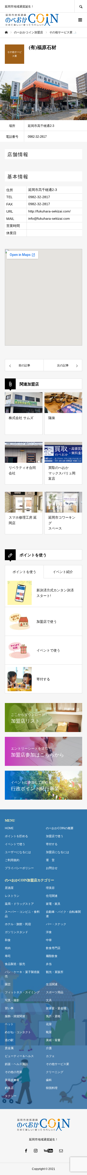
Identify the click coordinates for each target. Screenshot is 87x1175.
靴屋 (49, 1032)
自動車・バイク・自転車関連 (63, 914)
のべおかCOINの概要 (59, 828)
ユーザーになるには (18, 852)
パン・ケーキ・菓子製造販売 (22, 974)
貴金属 (9, 1048)
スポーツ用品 (54, 992)
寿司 (8, 956)
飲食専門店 (53, 948)
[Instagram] (35, 1150)
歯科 (49, 1080)
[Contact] (61, 1150)
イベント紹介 (63, 572)
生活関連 (52, 984)
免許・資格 (53, 1016)
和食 (8, 940)
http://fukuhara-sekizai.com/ (49, 211)
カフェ (50, 1056)
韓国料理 (52, 1088)
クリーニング (54, 1072)
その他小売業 (13, 1072)
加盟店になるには (57, 852)
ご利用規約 (12, 860)
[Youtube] (48, 1150)
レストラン (12, 896)
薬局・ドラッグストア (19, 904)
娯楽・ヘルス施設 (16, 1064)
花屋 (49, 1024)
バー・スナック (56, 924)
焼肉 (8, 948)
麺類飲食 (52, 956)
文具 (49, 1000)
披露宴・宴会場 (56, 1008)
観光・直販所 (54, 972)
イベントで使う (15, 844)
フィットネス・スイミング (22, 992)
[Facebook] (26, 1150)
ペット (9, 1024)
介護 (49, 1048)
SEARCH (80, 6)
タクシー (10, 1096)
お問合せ (52, 868)
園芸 (8, 984)
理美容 (50, 888)
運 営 (50, 860)
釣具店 (9, 1088)
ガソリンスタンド (16, 932)
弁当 (49, 964)
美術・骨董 (53, 1040)
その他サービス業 (57, 1064)
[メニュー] (79, 20)
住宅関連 (52, 896)
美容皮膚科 (12, 1080)
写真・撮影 (12, 1000)
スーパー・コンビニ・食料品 (22, 914)
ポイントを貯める (16, 836)
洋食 (49, 932)
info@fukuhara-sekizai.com (49, 218)
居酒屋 (9, 888)
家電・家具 (53, 904)
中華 (49, 940)
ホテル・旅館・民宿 (18, 924)
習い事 (9, 1008)
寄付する (52, 844)
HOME (9, 828)
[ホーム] (6, 32)
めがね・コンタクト (18, 1032)
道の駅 (9, 1040)
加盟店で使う (54, 836)
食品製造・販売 (15, 964)
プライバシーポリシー (19, 868)
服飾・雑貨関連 (15, 1016)
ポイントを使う (24, 572)
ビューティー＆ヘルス (19, 1056)
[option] (43, 95)
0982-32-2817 (39, 197)
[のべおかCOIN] (32, 20)
